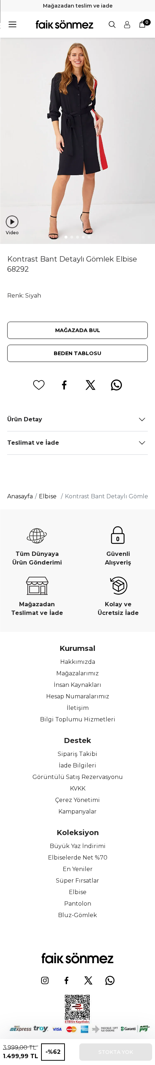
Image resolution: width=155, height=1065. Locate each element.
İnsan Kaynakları (77, 684)
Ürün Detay (24, 419)
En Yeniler (78, 869)
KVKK (77, 788)
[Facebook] (66, 980)
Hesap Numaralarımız (77, 696)
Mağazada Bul (77, 330)
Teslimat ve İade (33, 442)
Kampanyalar (77, 811)
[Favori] (38, 385)
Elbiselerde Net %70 (77, 857)
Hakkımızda (77, 661)
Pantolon (77, 903)
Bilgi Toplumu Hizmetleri (77, 719)
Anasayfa (20, 496)
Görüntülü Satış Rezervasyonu (77, 777)
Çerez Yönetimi (77, 800)
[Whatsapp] (110, 980)
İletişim (78, 707)
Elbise (78, 892)
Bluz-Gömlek (77, 915)
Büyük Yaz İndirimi (78, 846)
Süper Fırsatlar (77, 880)
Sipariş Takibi (77, 754)
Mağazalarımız (77, 673)
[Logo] (64, 24)
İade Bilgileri (77, 765)
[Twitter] (88, 980)
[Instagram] (45, 980)
